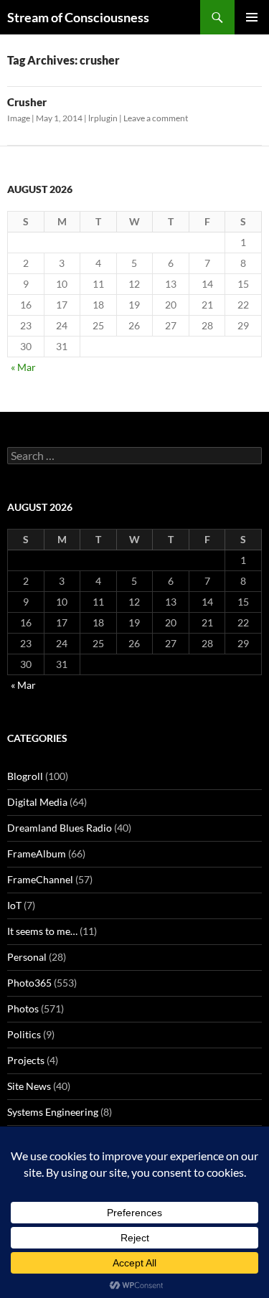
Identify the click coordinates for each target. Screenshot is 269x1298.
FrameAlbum (36, 853)
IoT (14, 905)
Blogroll (25, 776)
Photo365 (29, 983)
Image (18, 118)
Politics (24, 1034)
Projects (25, 1060)
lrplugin (103, 118)
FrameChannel (40, 879)
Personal (27, 957)
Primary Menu (252, 17)
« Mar (23, 367)
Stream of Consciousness (78, 17)
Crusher (27, 101)
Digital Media (37, 802)
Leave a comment (155, 118)
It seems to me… (42, 931)
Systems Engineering (52, 1112)
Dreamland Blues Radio (59, 828)
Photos (23, 1008)
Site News (29, 1086)
